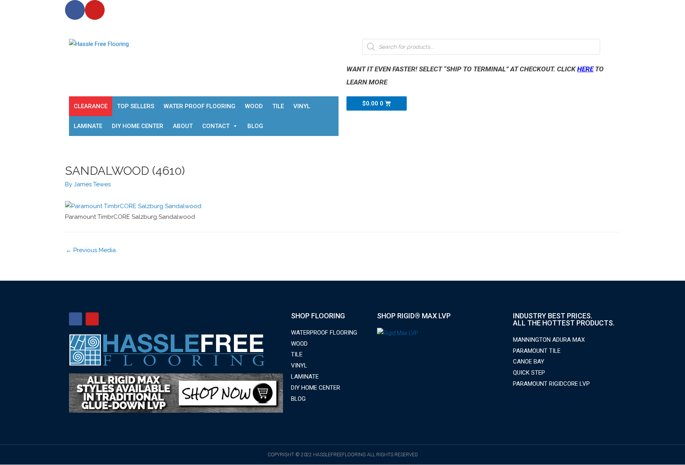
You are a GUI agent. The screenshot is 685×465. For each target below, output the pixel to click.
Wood (254, 106)
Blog (255, 126)
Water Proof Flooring (199, 106)
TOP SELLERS (135, 106)
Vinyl (301, 106)
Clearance (90, 106)
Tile (278, 106)
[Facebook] (75, 10)
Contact (216, 126)
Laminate (88, 126)
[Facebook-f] (75, 318)
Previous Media (91, 250)
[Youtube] (95, 10)
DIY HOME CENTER (137, 126)
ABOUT (183, 126)
